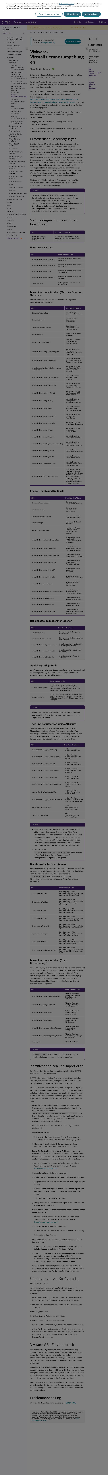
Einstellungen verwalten (49, 14)
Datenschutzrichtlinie (66, 4)
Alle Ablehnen (91, 14)
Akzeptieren (72, 14)
